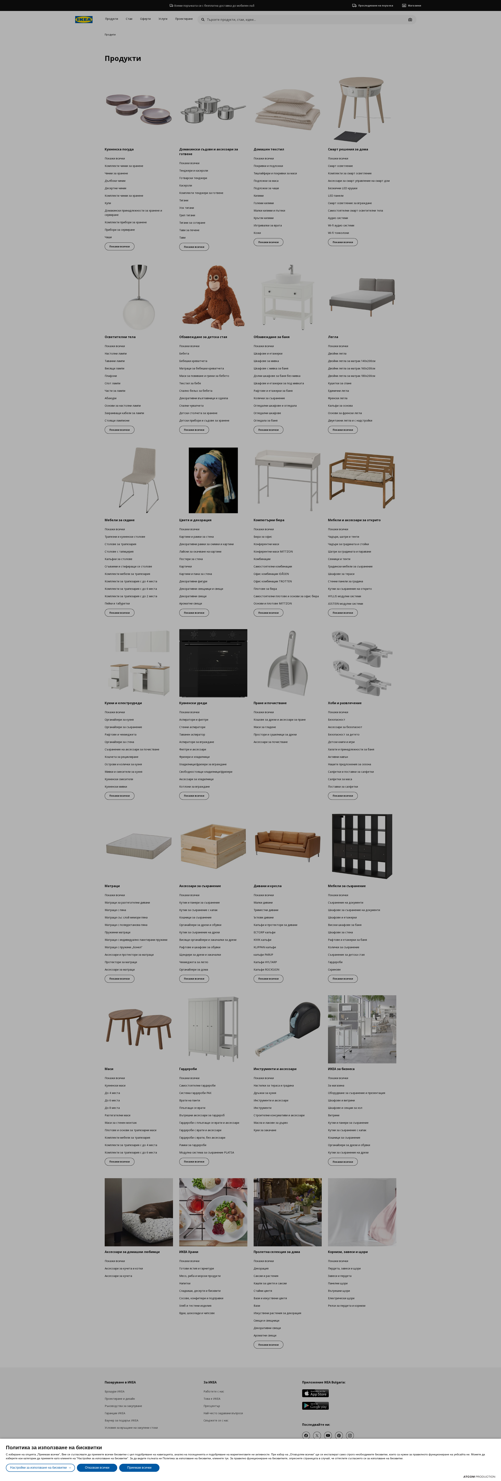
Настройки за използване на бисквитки (38, 1467)
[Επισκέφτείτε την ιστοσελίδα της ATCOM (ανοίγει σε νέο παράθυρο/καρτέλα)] (479, 1476)
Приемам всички (139, 1467)
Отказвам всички (97, 1467)
